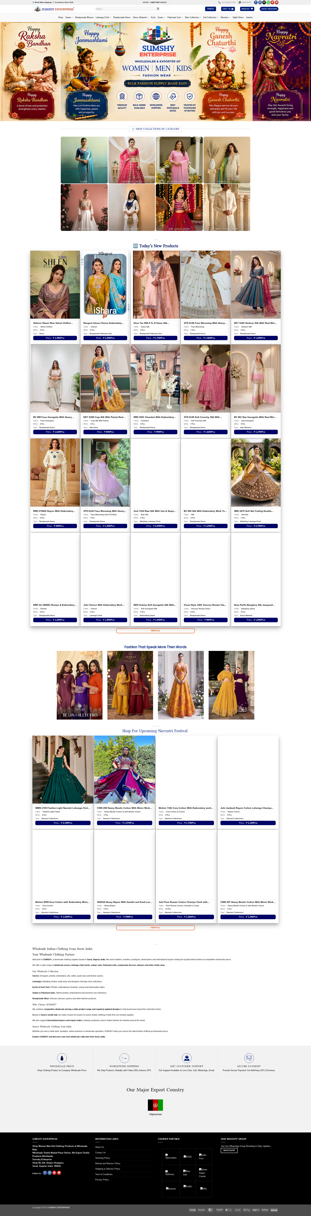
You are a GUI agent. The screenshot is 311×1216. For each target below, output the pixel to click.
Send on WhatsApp (155, 638)
